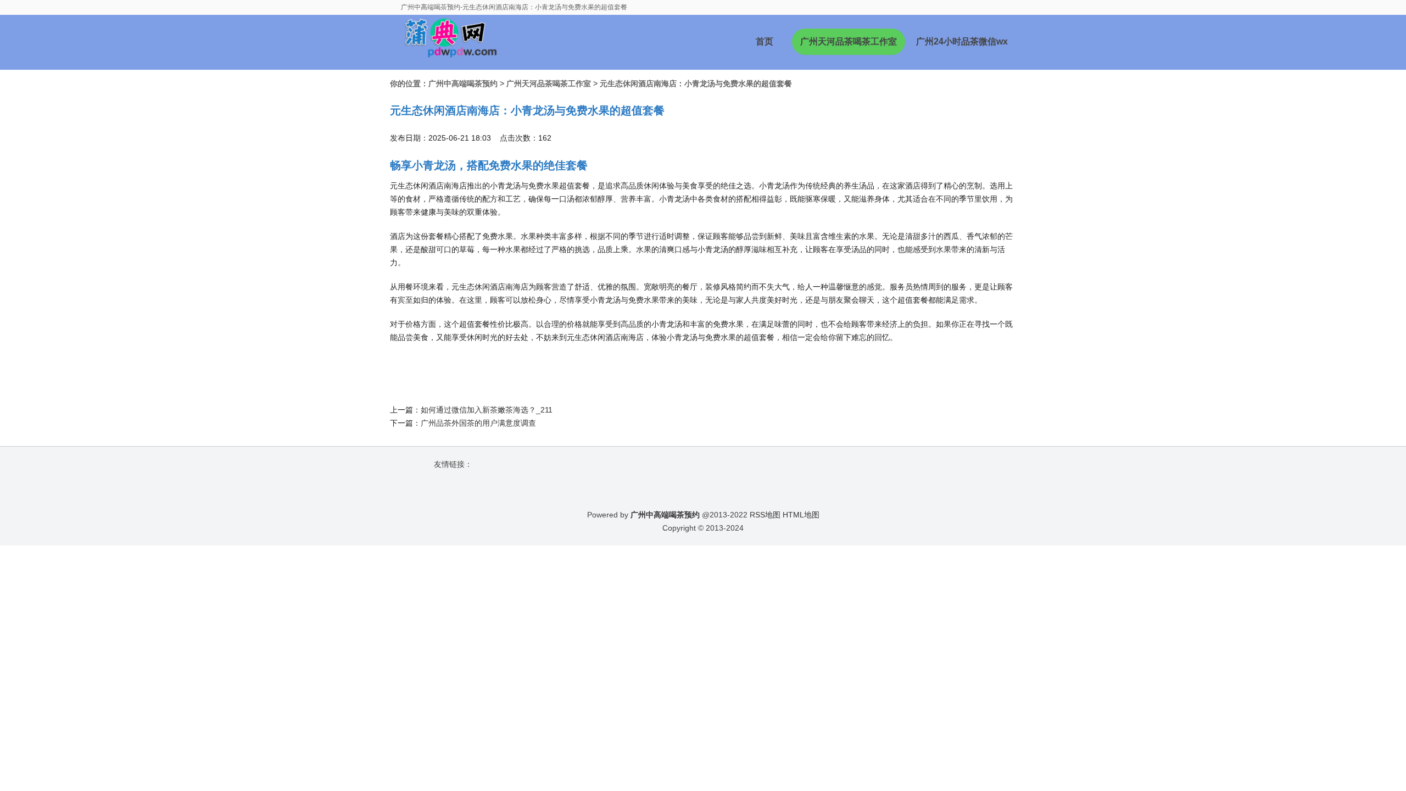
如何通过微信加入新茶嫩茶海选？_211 (487, 409)
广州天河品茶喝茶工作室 (848, 41)
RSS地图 (765, 514)
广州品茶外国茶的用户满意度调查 (478, 423)
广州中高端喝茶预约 (463, 83)
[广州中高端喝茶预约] (445, 42)
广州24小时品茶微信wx (962, 41)
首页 (764, 41)
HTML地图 (801, 514)
